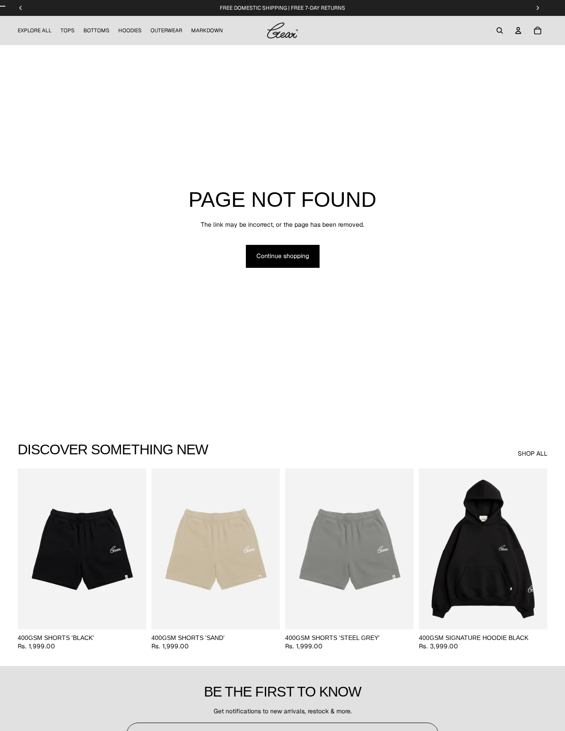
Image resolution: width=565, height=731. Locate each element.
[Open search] (499, 30)
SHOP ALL (532, 453)
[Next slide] (133, 549)
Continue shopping (282, 256)
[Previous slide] (31, 549)
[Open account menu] (518, 30)
